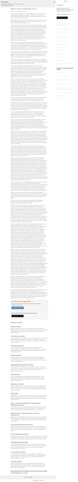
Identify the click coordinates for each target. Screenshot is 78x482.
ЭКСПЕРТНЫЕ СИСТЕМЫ (19, 442)
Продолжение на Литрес (62, 17)
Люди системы (15, 374)
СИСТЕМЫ (14, 393)
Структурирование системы (19, 434)
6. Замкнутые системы (18, 336)
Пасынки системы (16, 461)
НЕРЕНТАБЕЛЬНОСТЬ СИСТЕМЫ (22, 365)
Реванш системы (16, 355)
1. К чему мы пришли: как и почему (64, 14)
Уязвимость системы (17, 384)
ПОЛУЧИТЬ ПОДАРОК (18, 307)
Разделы (31, 477)
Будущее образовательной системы (22, 424)
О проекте (26, 477)
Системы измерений (17, 345)
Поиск (66, 1)
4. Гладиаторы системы (18, 452)
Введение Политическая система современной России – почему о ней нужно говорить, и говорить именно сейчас (65, 9)
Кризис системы (16, 326)
